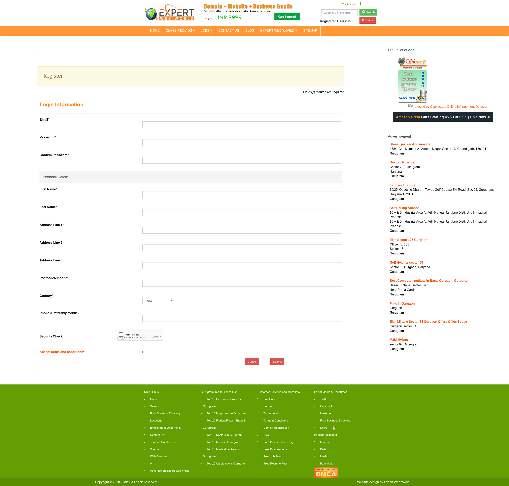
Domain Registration (276, 427)
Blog (249, 30)
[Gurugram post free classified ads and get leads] (169, 13)
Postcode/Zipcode (54, 278)
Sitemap (310, 30)
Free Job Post (272, 456)
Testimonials (271, 413)
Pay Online (270, 399)
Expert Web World (277, 30)
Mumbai (325, 442)
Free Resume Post (275, 463)
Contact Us (228, 30)
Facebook (326, 406)
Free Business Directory (165, 413)
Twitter (324, 399)
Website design (368, 482)
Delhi (323, 449)
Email (44, 119)
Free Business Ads (275, 449)
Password (48, 137)
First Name (48, 189)
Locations (156, 420)
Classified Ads (179, 30)
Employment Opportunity (165, 427)
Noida (323, 456)
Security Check (51, 336)
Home (155, 30)
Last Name (48, 207)
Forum (267, 406)
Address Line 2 (51, 242)
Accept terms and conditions (61, 352)
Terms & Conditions (162, 442)
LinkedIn (325, 413)
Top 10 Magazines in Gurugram (227, 413)
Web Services (158, 456)
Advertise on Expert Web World (169, 470)
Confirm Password (54, 155)
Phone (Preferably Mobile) (59, 313)
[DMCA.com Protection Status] (326, 472)
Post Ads (367, 20)
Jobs (205, 30)
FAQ (266, 434)
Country (46, 295)
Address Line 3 (51, 260)
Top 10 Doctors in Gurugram (225, 434)
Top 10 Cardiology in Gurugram (226, 463)
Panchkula (326, 463)
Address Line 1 (52, 225)
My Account (350, 4)
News (323, 427)
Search (370, 12)
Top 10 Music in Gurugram (223, 442)
